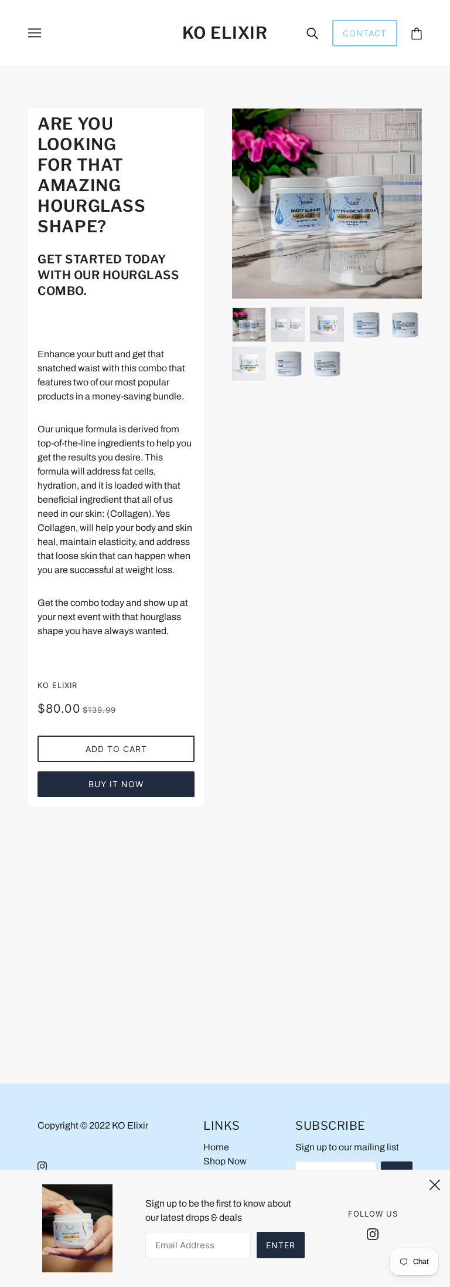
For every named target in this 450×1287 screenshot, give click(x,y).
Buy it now (116, 784)
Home (216, 1147)
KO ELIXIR (57, 685)
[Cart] (416, 33)
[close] (435, 1183)
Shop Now (225, 1161)
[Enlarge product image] (327, 204)
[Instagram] (373, 1233)
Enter (280, 1245)
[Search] (312, 33)
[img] (42, 1165)
